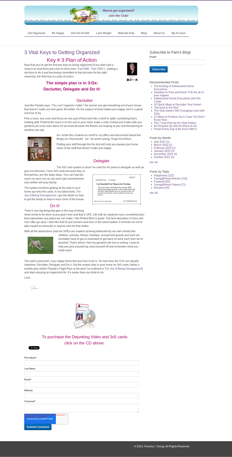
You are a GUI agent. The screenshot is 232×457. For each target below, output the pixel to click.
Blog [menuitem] (144, 33)
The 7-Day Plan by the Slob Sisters (175, 122)
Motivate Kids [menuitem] (126, 33)
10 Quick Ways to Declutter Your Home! (177, 104)
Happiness (164, 175)
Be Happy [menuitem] (58, 33)
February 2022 (164, 147)
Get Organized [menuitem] (36, 33)
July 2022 (161, 141)
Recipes (161, 187)
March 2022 (163, 144)
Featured (162, 181)
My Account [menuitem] (178, 33)
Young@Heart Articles (170, 178)
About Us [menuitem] (159, 33)
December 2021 (165, 154)
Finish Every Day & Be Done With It (175, 129)
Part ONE (83, 68)
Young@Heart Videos (170, 184)
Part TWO (97, 68)
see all (154, 162)
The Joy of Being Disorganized (123, 268)
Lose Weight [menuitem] (103, 33)
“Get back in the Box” (166, 107)
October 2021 (164, 157)
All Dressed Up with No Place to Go (175, 125)
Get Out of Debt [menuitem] (80, 33)
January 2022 (164, 150)
